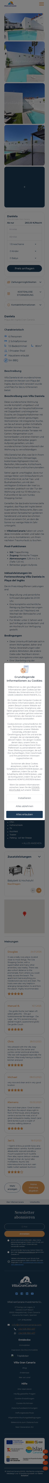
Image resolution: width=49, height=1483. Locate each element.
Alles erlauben (24, 814)
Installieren (24, 798)
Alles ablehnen (24, 806)
